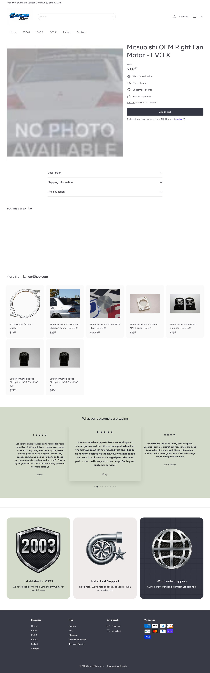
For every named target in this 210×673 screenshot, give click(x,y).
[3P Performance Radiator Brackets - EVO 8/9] (185, 311)
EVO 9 (39, 32)
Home (13, 32)
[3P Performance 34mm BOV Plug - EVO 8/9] (105, 311)
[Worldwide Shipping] (172, 549)
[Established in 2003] (38, 549)
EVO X (53, 32)
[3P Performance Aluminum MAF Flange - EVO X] (145, 311)
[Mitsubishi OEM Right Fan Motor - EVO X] (22, 240)
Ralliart (66, 32)
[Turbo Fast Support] (105, 549)
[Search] (112, 16)
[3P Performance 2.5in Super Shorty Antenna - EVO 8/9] (65, 311)
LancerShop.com (35, 277)
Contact (81, 32)
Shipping (131, 102)
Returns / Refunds (77, 639)
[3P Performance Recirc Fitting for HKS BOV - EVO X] (65, 367)
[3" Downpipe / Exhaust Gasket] (25, 311)
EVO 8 (26, 32)
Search (72, 626)
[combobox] (77, 16)
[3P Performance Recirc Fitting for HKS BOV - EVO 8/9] (25, 367)
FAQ (71, 630)
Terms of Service (77, 644)
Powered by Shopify (117, 666)
